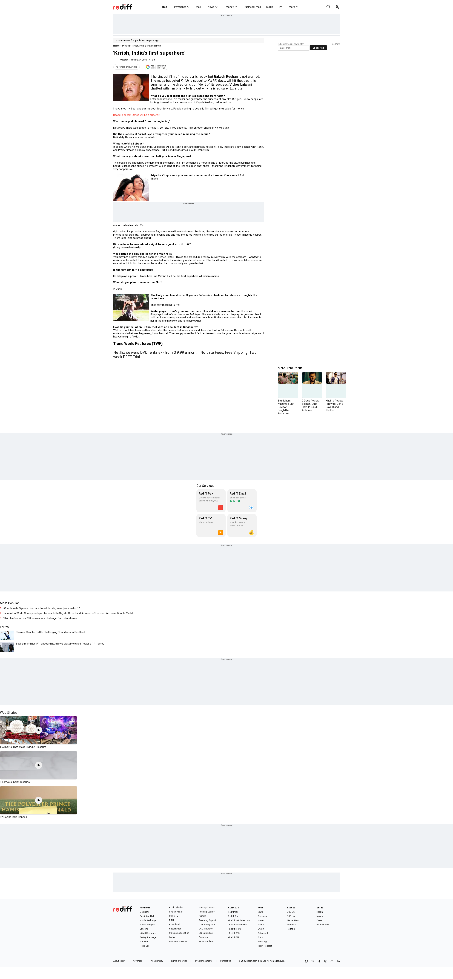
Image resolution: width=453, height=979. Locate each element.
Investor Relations (204, 961)
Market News (293, 920)
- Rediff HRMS (234, 929)
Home (163, 6)
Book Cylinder (176, 907)
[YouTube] (332, 961)
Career (320, 920)
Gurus (269, 6)
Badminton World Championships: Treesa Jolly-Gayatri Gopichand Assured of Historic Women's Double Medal (68, 613)
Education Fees (206, 933)
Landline (144, 929)
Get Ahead (263, 933)
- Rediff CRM (234, 933)
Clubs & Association (179, 933)
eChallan (144, 941)
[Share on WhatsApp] (306, 961)
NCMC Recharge (148, 933)
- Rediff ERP (233, 937)
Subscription (175, 929)
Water (172, 937)
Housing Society (207, 912)
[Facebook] (319, 961)
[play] (38, 730)
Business (262, 916)
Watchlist (291, 924)
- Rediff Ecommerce (237, 924)
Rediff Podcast (265, 946)
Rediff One (233, 916)
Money (230, 6)
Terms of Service (179, 961)
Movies (126, 45)
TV (280, 6)
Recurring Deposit (207, 920)
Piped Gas (145, 946)
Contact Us (225, 961)
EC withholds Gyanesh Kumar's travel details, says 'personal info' (41, 608)
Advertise (137, 961)
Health (320, 912)
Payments (180, 6)
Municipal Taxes (207, 907)
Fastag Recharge (148, 937)
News (211, 6)
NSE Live (291, 916)
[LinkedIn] (338, 961)
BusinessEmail (252, 6)
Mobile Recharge (148, 920)
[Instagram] (325, 961)
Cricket (261, 929)
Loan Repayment (207, 924)
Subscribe (318, 48)
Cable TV (173, 916)
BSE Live (291, 912)
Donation (203, 937)
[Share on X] (312, 961)
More (292, 6)
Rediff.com (251, 961)
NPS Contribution (207, 941)
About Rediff (119, 961)
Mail (198, 6)
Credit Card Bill (147, 916)
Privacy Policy (156, 961)
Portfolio (291, 929)
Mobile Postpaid (147, 924)
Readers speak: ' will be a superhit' (136, 115)
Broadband (174, 924)
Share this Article (128, 67)
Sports (261, 924)
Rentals (202, 916)
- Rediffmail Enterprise (239, 920)
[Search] (328, 7)
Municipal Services (178, 941)
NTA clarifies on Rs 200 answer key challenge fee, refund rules (40, 618)
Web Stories (9, 712)
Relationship (323, 924)
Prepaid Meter (175, 912)
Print (337, 44)
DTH (171, 920)
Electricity (144, 912)
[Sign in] (337, 7)
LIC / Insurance (206, 929)
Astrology (262, 941)
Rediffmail (233, 912)
